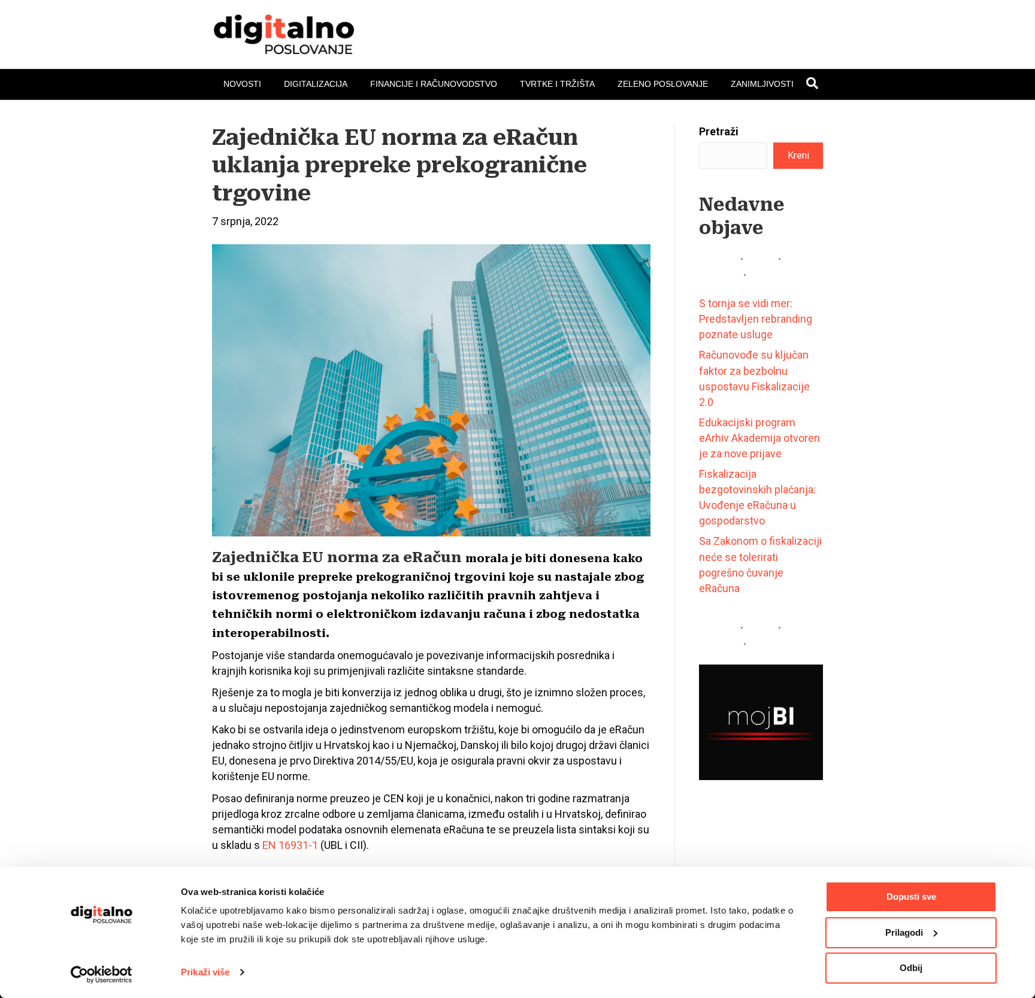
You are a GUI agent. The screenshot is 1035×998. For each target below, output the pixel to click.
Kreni (798, 155)
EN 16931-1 (290, 845)
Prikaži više (205, 972)
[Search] (812, 83)
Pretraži (719, 131)
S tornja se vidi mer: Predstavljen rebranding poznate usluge (755, 319)
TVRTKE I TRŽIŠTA (557, 84)
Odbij (911, 968)
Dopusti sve (911, 896)
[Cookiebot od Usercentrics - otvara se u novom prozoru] (101, 975)
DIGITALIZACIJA (315, 84)
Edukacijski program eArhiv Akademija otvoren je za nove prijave (759, 438)
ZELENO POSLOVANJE (663, 84)
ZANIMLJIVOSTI (762, 84)
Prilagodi (904, 932)
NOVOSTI (242, 84)
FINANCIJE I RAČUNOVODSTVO (433, 84)
